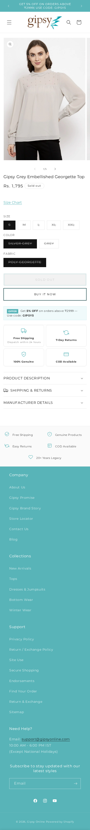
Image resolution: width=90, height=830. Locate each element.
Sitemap (16, 712)
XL (56, 226)
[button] (9, 22)
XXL (73, 226)
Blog (13, 539)
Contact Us (19, 529)
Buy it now (45, 294)
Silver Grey (22, 244)
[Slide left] (35, 169)
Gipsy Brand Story (25, 508)
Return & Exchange (25, 702)
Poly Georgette (27, 263)
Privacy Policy (21, 639)
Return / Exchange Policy (31, 649)
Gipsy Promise (22, 498)
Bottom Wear (21, 600)
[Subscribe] (75, 783)
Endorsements (21, 681)
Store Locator (21, 519)
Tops (13, 579)
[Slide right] (55, 169)
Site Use (16, 660)
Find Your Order (23, 691)
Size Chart (12, 202)
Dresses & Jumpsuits (27, 589)
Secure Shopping (24, 670)
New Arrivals (20, 568)
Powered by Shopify (60, 821)
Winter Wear (20, 610)
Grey (51, 244)
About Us (17, 487)
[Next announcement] (81, 6)
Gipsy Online (36, 821)
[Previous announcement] (8, 6)
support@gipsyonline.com (46, 739)
